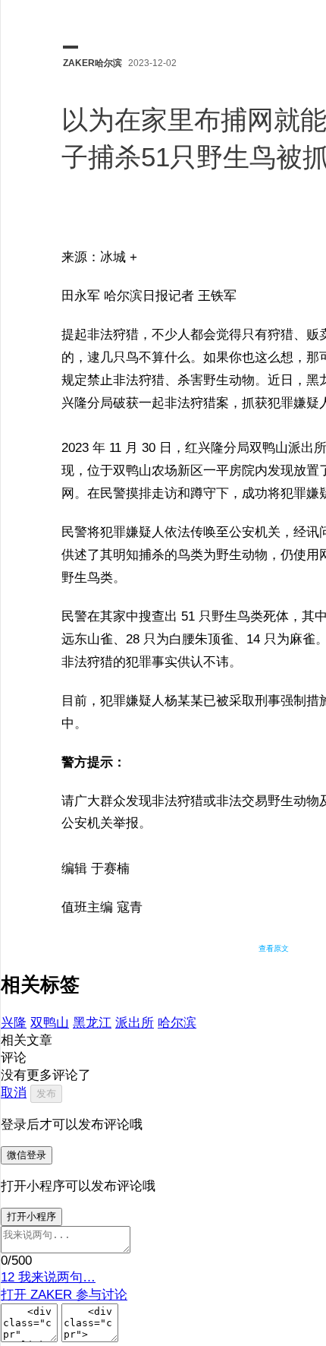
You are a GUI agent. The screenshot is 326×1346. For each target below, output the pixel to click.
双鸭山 (49, 1023)
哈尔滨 (177, 1023)
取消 (14, 1092)
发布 (46, 1093)
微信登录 (26, 1155)
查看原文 (274, 948)
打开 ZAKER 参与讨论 (64, 1295)
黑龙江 (92, 1023)
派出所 (134, 1023)
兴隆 (14, 1023)
